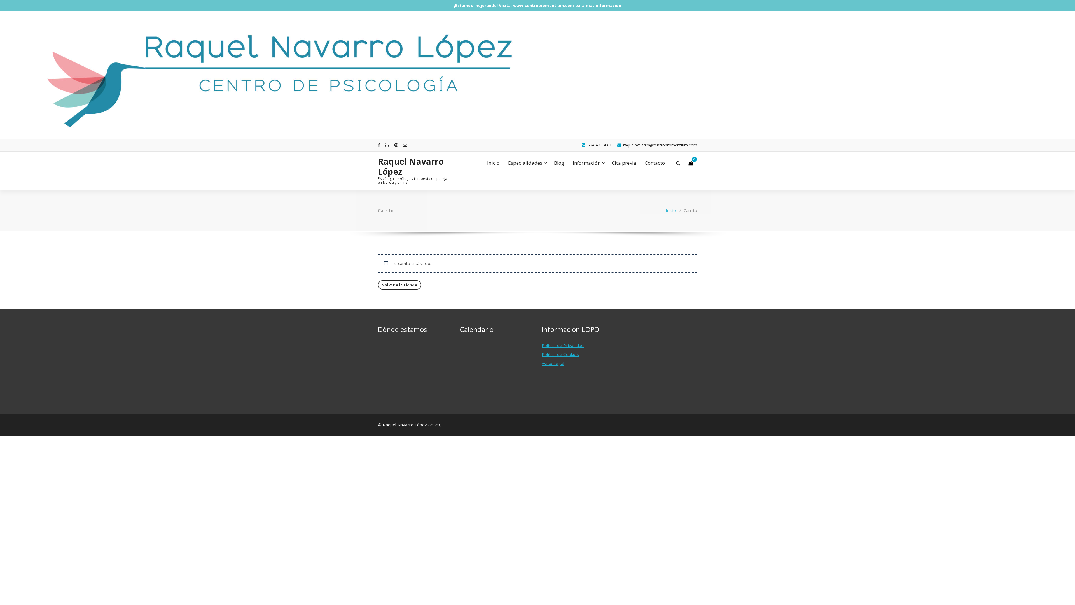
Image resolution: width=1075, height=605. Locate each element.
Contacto (655, 163)
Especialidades (525, 163)
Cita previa (624, 163)
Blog (559, 163)
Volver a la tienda (399, 284)
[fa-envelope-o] (405, 145)
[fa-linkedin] (387, 145)
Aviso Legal (553, 363)
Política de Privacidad (563, 345)
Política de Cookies (560, 354)
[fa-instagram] (396, 145)
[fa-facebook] (379, 145)
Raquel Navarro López (411, 167)
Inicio (493, 163)
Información (586, 163)
